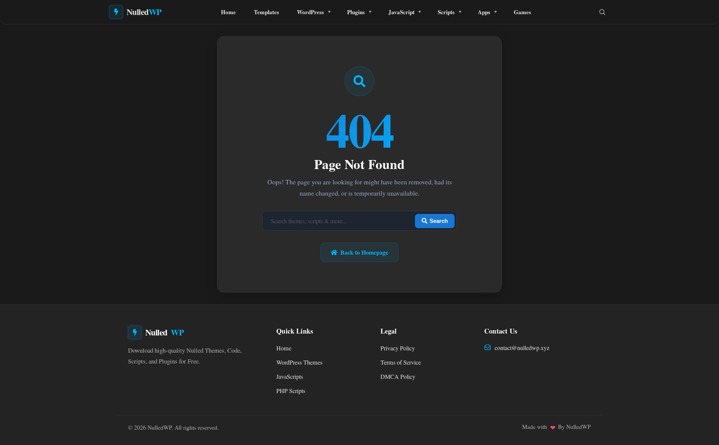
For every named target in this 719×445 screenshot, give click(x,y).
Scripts (446, 12)
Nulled (144, 12)
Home (228, 12)
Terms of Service (400, 362)
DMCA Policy (397, 376)
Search (439, 221)
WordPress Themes (299, 362)
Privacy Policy (397, 348)
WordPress (310, 12)
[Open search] (602, 11)
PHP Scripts (290, 391)
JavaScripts (289, 376)
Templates (266, 12)
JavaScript (401, 12)
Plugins (356, 12)
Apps (484, 12)
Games (522, 12)
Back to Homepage (364, 252)
